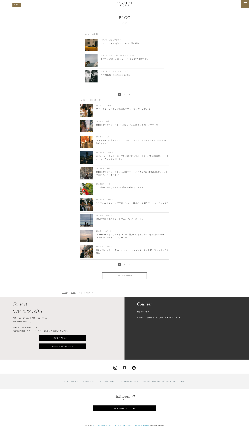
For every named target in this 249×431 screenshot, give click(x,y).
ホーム (175, 381)
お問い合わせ (167, 381)
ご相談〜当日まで (109, 381)
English (17, 4)
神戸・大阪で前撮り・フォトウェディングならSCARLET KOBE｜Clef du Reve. (121, 425)
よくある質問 (145, 381)
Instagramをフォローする (124, 408)
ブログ (135, 381)
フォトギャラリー (88, 381)
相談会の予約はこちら (62, 338)
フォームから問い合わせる (62, 346)
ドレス (98, 381)
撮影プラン (75, 381)
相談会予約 (156, 381)
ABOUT (67, 381)
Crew (120, 381)
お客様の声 (127, 381)
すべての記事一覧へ (124, 276)
